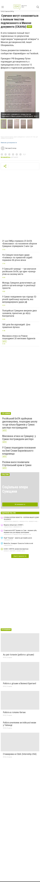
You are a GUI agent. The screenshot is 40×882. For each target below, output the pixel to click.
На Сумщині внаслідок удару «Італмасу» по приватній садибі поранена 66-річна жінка (17, 257)
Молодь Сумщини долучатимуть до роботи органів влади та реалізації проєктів (19, 285)
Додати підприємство (20, 556)
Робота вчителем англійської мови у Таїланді (19, 724)
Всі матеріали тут (20, 504)
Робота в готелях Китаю (14, 712)
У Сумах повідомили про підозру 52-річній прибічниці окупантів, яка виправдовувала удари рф (19, 299)
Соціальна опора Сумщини (15, 489)
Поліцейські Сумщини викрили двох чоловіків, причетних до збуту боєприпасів (19, 313)
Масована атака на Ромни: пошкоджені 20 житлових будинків (18, 337)
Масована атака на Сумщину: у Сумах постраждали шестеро (19, 437)
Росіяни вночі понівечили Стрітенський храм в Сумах (16, 464)
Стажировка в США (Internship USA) (20, 754)
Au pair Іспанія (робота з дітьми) (18, 654)
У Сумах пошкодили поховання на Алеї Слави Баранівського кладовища (19, 450)
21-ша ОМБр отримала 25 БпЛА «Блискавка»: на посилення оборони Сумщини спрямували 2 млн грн (19, 243)
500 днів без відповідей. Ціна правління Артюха (16, 325)
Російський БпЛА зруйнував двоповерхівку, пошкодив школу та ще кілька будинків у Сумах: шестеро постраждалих (19, 423)
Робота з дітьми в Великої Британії (19, 683)
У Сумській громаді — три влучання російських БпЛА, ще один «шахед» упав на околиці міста (19, 271)
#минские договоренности (9, 142)
